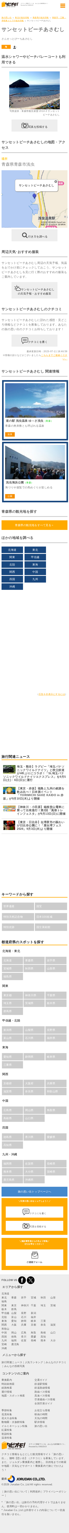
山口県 (29, 1118)
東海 (35, 564)
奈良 (43, 1324)
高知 (43, 1336)
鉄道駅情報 (41, 1383)
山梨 (13, 1313)
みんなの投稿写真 (14, 1366)
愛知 (13, 1320)
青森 (13, 1297)
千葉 (33, 1305)
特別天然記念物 (13, 916)
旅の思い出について (16, 1491)
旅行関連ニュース (12, 1362)
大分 (53, 1340)
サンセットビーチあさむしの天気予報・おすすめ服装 (36, 291)
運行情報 (7, 1391)
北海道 (12, 549)
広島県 (7, 1110)
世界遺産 (9, 906)
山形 (53, 1297)
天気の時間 (41, 1418)
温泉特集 (7, 1437)
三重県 (7, 1064)
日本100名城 (44, 916)
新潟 (33, 1313)
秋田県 (29, 968)
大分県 (29, 1171)
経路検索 (7, 1387)
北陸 (12, 564)
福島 (4, 1301)
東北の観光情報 (22, 17)
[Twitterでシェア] (30, 1280)
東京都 (7, 995)
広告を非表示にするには (52, 694)
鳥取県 (51, 1110)
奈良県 (29, 1091)
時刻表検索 (8, 1383)
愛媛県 (51, 1136)
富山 (13, 1317)
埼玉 (43, 1305)
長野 (23, 1313)
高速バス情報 (42, 1395)
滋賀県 (7, 1091)
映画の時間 (41, 1414)
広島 (23, 1332)
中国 (35, 571)
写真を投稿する (38, 126)
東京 (13, 1305)
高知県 (7, 1145)
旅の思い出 (7, 17)
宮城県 (7, 968)
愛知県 (7, 1056)
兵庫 (23, 1324)
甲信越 (35, 557)
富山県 (7, 1037)
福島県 (7, 976)
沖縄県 (29, 1179)
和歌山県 (52, 1091)
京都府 (7, 1083)
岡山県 (29, 1110)
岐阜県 (51, 1056)
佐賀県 (29, 1163)
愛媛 (33, 1336)
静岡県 (29, 1056)
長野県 (51, 1029)
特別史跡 (9, 927)
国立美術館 (43, 927)
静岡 (23, 1320)
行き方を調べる (38, 236)
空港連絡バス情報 (44, 1399)
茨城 (53, 1305)
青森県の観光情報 (41, 17)
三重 (43, 1320)
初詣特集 (7, 1433)
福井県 (51, 1037)
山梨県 (29, 1029)
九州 (35, 579)
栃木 (4, 1309)
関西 (12, 571)
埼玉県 (7, 1003)
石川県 (29, 1037)
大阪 (13, 1324)
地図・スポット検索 (13, 1395)
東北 (35, 549)
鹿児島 (15, 1344)
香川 (23, 1336)
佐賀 (23, 1340)
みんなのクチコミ (56, 1362)
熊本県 (7, 1171)
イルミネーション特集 (14, 1426)
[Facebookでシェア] (22, 1280)
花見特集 (7, 1414)
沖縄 (12, 586)
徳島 (13, 1336)
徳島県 (7, 1136)
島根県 (7, 1118)
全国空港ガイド (43, 1403)
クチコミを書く (38, 341)
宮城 (33, 1297)
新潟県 (7, 1029)
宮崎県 (51, 1171)
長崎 (33, 1340)
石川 (23, 1317)
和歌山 (5, 1328)
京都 (33, 1324)
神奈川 (25, 1305)
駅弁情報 (39, 1422)
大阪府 (29, 1083)
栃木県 (51, 1003)
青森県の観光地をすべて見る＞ (34, 525)
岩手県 (51, 960)
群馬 (13, 1309)
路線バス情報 (42, 1391)
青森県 (29, 960)
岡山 (13, 1332)
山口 (53, 1332)
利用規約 (35, 1491)
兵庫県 (51, 1083)
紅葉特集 (7, 1429)
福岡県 (7, 1163)
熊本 (43, 1340)
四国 (12, 579)
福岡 (13, 1340)
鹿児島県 (9, 1179)
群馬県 (7, 1011)
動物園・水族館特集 (13, 1422)
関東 (12, 557)
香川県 (29, 1136)
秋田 (43, 1297)
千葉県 (51, 995)
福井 (33, 1317)
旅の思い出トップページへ (34, 1191)
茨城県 (29, 1003)
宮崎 (4, 1344)
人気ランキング (34, 1362)
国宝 (39, 906)
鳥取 (33, 1332)
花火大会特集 (9, 1418)
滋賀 (53, 1324)
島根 (43, 1332)
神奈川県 (30, 995)
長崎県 (51, 1163)
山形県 (51, 968)
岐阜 (33, 1320)
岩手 (23, 1297)
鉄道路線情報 (42, 1387)
